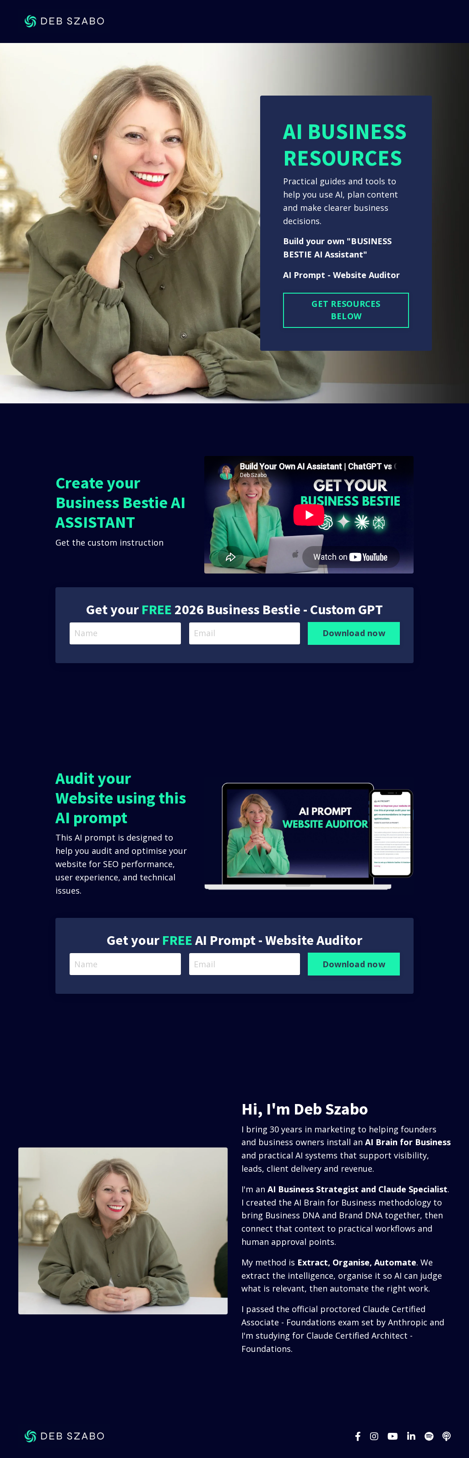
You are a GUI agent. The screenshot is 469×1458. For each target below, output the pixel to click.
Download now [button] (353, 632)
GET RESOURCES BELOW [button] (345, 310)
